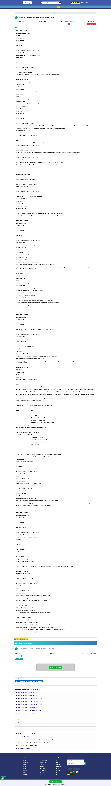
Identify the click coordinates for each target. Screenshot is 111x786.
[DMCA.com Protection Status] (70, 774)
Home (25, 6)
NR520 (24, 776)
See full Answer (91, 24)
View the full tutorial (49, 662)
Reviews (56, 6)
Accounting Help (43, 760)
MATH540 (25, 762)
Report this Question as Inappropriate (21, 639)
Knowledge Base (47, 6)
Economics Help (43, 766)
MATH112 (25, 768)
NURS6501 (25, 774)
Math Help (42, 772)
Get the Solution (56, 667)
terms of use (80, 765)
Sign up (86, 2)
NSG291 (25, 770)
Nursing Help (42, 774)
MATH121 (25, 764)
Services (40, 6)
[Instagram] (71, 769)
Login (82, 2)
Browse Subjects (65, 6)
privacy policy (75, 765)
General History (44, 24)
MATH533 (25, 760)
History (19, 24)
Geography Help (43, 770)
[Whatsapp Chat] (2, 778)
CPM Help (42, 764)
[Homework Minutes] (27, 2)
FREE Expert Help (76, 2)
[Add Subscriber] (85, 763)
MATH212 (25, 766)
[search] (60, 3)
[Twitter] (74, 769)
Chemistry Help (43, 762)
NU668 (24, 772)
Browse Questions (32, 6)
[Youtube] (76, 769)
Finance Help (42, 768)
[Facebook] (69, 769)
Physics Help (42, 776)
